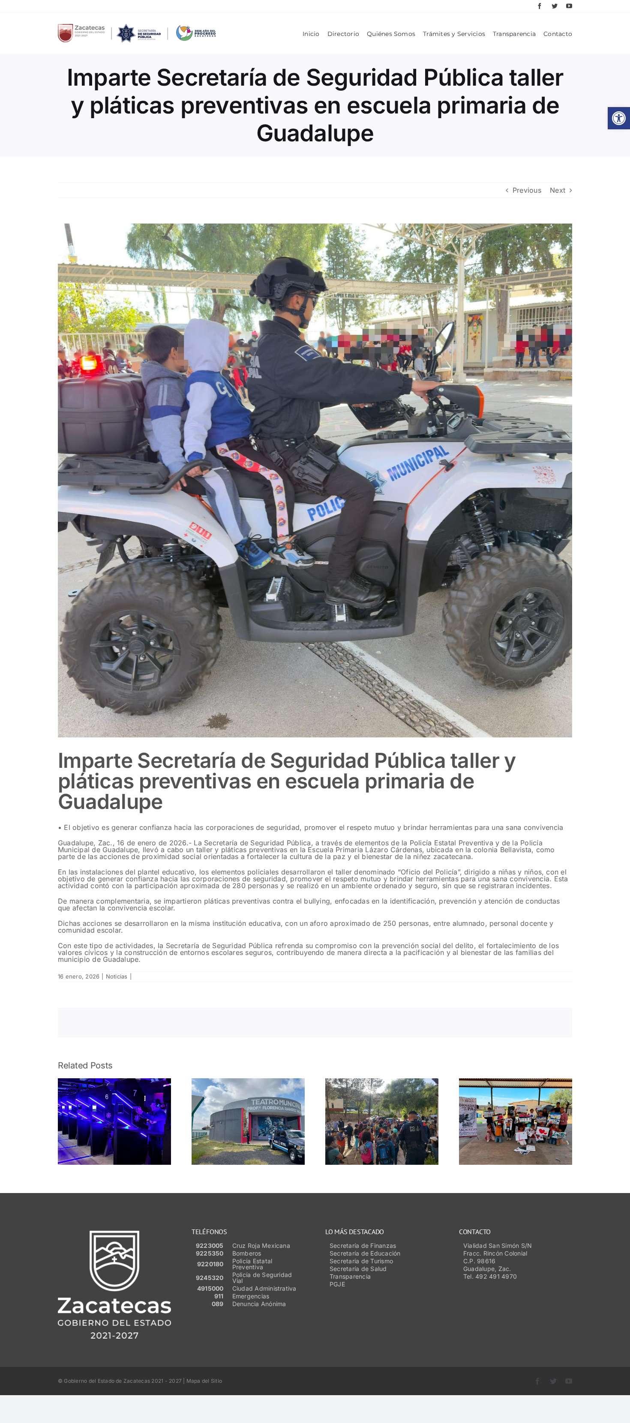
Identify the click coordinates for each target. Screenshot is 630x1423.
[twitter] (555, 6)
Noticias (117, 976)
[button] (619, 118)
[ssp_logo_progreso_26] (137, 27)
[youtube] (569, 6)
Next (557, 190)
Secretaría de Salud (358, 1268)
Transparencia (350, 1276)
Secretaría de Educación (365, 1253)
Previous (527, 190)
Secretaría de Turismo (361, 1261)
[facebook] (540, 6)
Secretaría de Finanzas (363, 1245)
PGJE (337, 1284)
